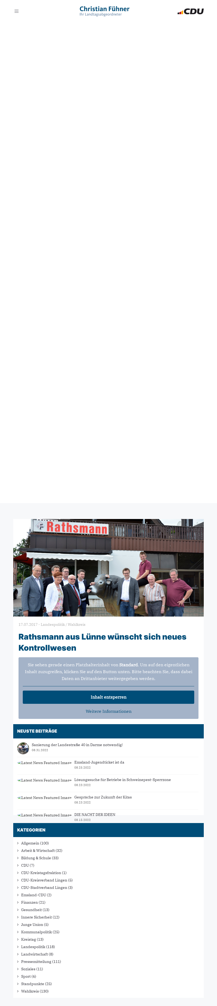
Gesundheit (31, 909)
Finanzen (29, 902)
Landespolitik (33, 946)
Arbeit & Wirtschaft (38, 850)
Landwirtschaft (34, 954)
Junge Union (32, 924)
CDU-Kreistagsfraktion (41, 872)
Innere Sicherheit (36, 917)
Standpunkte (32, 983)
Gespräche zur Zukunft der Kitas (103, 797)
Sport (26, 976)
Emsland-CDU (33, 895)
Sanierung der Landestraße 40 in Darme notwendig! (77, 744)
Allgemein (30, 843)
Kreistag (28, 939)
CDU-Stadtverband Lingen (44, 887)
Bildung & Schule (36, 858)
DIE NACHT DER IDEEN (94, 814)
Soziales (28, 969)
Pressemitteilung (36, 961)
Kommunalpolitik (36, 932)
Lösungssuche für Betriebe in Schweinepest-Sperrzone (122, 779)
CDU (25, 865)
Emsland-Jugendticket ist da (99, 762)
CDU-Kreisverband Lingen (44, 880)
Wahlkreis (30, 991)
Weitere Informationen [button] (109, 711)
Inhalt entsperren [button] (108, 697)
